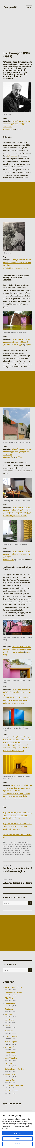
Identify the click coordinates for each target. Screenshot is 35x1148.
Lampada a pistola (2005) (14, 1085)
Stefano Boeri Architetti (14, 993)
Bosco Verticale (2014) (13, 987)
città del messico (21, 846)
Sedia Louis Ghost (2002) (14, 1091)
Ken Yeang (9, 1009)
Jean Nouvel (9, 1020)
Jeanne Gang (9, 1014)
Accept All (17, 1133)
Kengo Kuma (10, 1003)
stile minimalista (19, 854)
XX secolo (28, 854)
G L (6, 842)
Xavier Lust (9, 1031)
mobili (14, 852)
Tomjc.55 (20, 129)
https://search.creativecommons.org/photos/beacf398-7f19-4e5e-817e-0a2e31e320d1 (17, 510)
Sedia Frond (9, 1047)
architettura (13, 844)
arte (4, 846)
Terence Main (10, 1053)
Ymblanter (20, 457)
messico (28, 850)
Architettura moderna (24, 844)
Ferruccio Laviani (11, 1036)
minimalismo (7, 852)
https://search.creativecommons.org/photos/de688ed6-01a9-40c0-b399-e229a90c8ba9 (17, 649)
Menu (29, 7)
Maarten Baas (10, 1080)
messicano (22, 850)
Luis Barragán (13, 850)
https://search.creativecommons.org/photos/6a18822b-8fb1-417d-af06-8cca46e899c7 (17, 342)
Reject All (17, 1144)
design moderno (20, 848)
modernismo (21, 852)
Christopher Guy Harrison (14, 1069)
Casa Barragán (10, 846)
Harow (7, 1025)
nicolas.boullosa (22, 268)
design (29, 846)
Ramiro (10, 854)
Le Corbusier (12, 156)
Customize (17, 1138)
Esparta (28, 345)
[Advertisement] (17, 28)
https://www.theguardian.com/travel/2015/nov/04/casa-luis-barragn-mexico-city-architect (17, 815)
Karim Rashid (10, 1064)
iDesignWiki (10, 7)
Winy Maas (9, 998)
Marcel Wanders (11, 1058)
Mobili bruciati (10, 1074)
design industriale (8, 848)
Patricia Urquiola (11, 1042)
